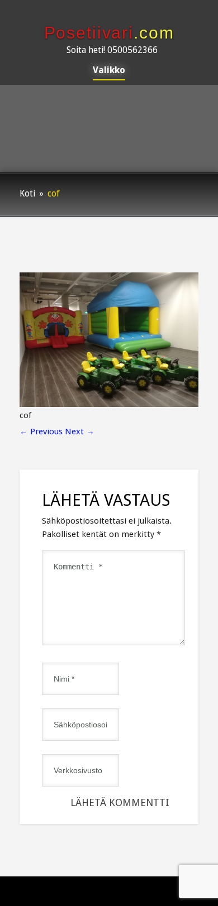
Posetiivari (109, 32)
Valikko (109, 70)
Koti (27, 194)
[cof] (109, 404)
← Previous (41, 431)
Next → (79, 431)
